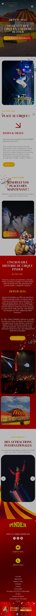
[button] (34, 604)
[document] (18, 308)
